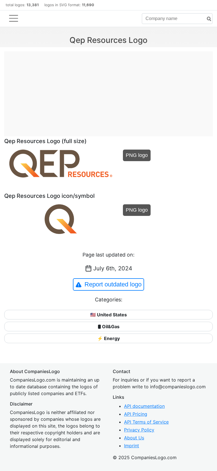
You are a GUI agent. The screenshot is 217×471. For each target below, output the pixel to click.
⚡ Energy (108, 338)
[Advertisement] (108, 90)
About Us (134, 438)
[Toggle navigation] (14, 18)
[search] (207, 19)
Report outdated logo (113, 284)
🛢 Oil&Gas (109, 326)
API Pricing (135, 414)
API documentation (144, 406)
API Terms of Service (146, 422)
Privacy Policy (139, 430)
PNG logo (137, 155)
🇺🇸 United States (108, 314)
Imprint (131, 445)
